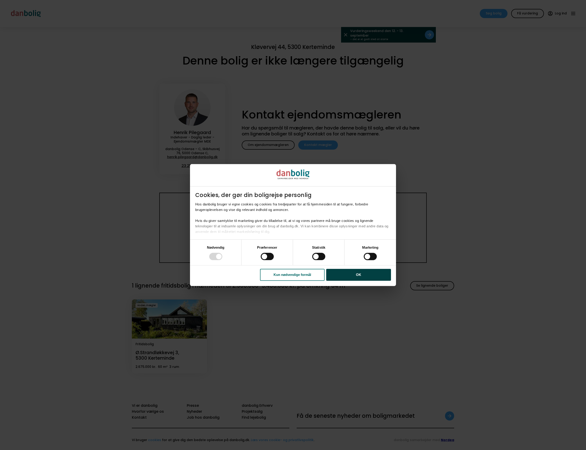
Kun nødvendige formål (292, 275)
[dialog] (293, 225)
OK (358, 275)
